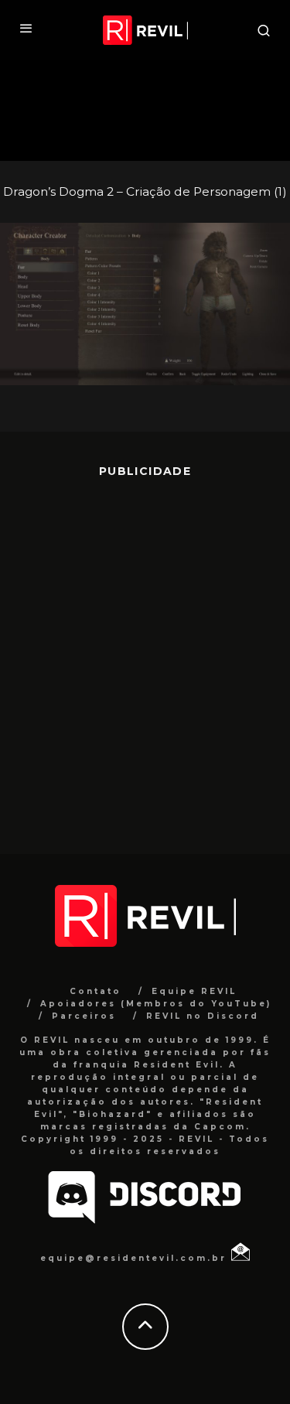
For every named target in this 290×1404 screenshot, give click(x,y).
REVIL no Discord (202, 1016)
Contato (95, 991)
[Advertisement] (145, 655)
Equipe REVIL (194, 991)
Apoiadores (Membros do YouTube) (155, 1004)
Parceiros (84, 1016)
